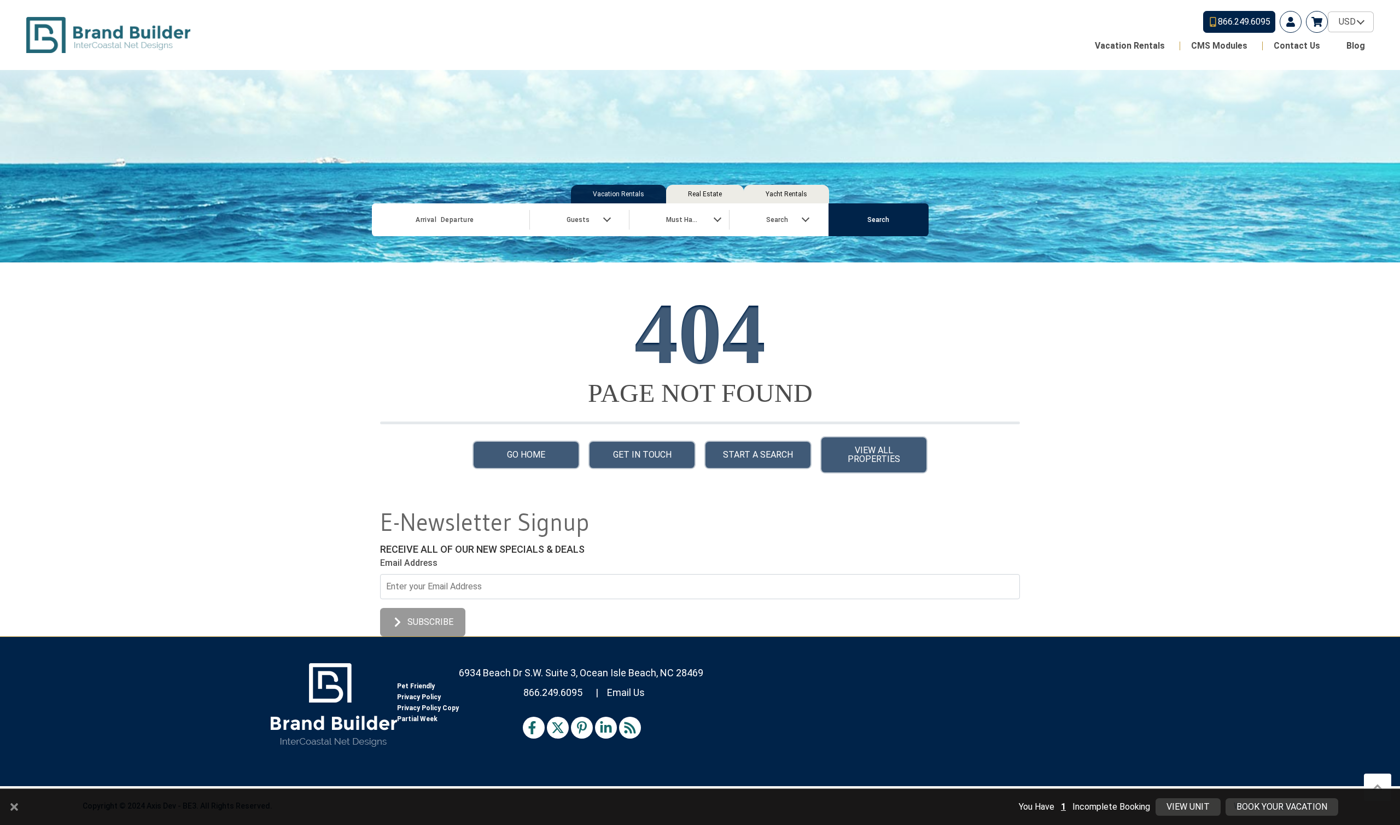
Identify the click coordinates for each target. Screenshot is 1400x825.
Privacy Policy (419, 697)
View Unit (1188, 806)
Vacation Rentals (1130, 45)
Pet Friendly (416, 686)
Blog (1355, 45)
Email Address (409, 563)
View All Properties (874, 454)
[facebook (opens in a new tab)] (534, 728)
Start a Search (758, 454)
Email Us (626, 693)
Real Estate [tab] (705, 194)
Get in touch (642, 454)
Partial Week (417, 719)
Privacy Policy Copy (428, 708)
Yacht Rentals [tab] (786, 194)
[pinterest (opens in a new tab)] (582, 728)
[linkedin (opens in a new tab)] (606, 728)
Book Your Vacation (1281, 806)
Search (878, 220)
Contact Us (1297, 45)
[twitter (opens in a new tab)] (558, 728)
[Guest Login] (1291, 22)
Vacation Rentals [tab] (618, 194)
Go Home (526, 454)
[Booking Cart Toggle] (1317, 22)
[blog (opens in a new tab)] (630, 728)
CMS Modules (1219, 45)
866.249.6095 (552, 692)
